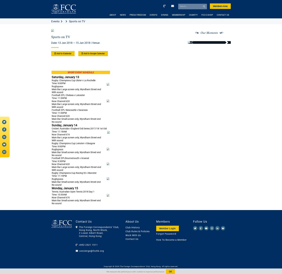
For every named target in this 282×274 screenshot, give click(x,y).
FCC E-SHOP (207, 15)
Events (55, 21)
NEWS (123, 15)
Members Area (220, 6)
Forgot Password (166, 234)
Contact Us (131, 239)
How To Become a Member (171, 240)
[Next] (224, 42)
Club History (132, 227)
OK (170, 271)
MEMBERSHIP (178, 15)
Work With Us (133, 235)
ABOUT (113, 15)
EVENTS (153, 15)
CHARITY (193, 15)
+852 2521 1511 (88, 245)
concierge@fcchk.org (91, 251)
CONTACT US (223, 15)
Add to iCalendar (63, 53)
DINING (164, 15)
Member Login (167, 228)
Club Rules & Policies (137, 231)
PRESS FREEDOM (138, 15)
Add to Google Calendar (94, 53)
